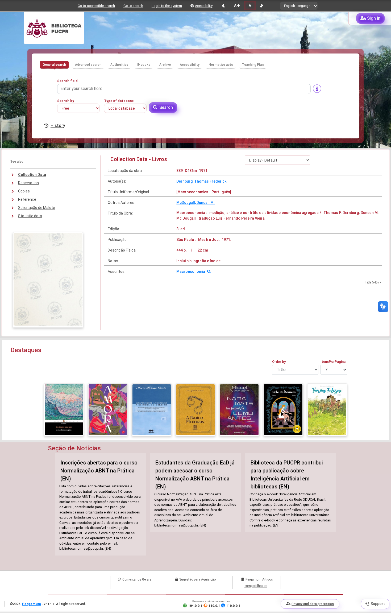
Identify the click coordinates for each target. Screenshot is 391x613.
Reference (27, 199)
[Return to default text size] (250, 5)
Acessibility (204, 6)
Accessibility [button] (189, 65)
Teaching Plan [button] (253, 65)
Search (166, 107)
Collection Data (32, 174)
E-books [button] (143, 65)
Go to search (133, 6)
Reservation (28, 183)
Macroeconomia (191, 271)
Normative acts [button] (221, 65)
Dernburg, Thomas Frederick (201, 181)
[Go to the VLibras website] (261, 5)
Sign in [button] (373, 18)
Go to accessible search (96, 6)
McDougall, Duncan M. (195, 202)
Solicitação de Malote (36, 207)
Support (378, 604)
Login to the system (167, 6)
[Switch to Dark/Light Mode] (224, 5)
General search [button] (54, 65)
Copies (24, 191)
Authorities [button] (119, 65)
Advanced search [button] (88, 65)
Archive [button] (165, 65)
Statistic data (30, 216)
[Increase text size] (237, 5)
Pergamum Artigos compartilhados (258, 583)
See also (16, 161)
